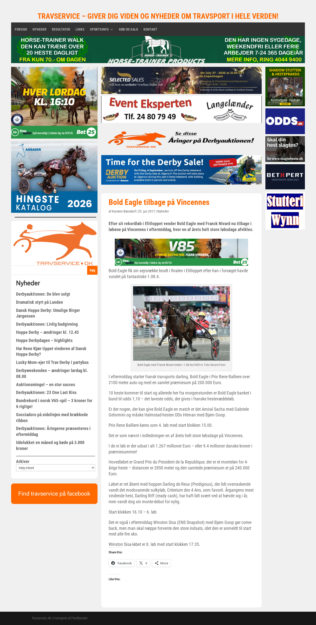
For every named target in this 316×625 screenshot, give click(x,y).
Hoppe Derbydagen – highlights (44, 340)
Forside (21, 29)
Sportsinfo (99, 29)
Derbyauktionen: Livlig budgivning (47, 324)
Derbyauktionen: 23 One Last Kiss (46, 392)
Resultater (61, 29)
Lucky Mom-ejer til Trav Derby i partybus (52, 362)
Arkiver (22, 461)
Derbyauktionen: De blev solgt (43, 294)
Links (80, 29)
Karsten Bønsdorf (124, 211)
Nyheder (39, 29)
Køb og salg (128, 29)
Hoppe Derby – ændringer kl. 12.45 (47, 332)
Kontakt (150, 29)
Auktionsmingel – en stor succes (45, 384)
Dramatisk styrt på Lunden (39, 302)
